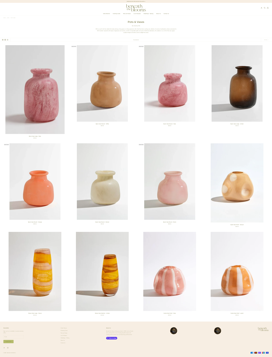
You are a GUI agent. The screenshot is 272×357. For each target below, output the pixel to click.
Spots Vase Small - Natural (237, 224)
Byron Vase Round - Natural (102, 222)
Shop (8, 17)
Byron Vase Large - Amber (237, 123)
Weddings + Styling (148, 13)
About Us (158, 13)
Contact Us (166, 13)
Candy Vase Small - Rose (170, 313)
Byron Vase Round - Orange (35, 222)
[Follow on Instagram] (7, 348)
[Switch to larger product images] (2, 40)
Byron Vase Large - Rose (35, 136)
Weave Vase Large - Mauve (35, 313)
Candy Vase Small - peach (237, 313)
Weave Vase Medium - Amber (102, 313)
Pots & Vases (13, 17)
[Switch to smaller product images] (5, 40)
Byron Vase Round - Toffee (102, 123)
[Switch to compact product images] (7, 40)
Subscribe (8, 341)
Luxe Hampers (137, 13)
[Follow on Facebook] (4, 348)
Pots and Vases (127, 13)
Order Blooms (106, 13)
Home (4, 17)
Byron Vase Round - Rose (169, 123)
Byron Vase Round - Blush (169, 222)
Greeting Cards (116, 13)
